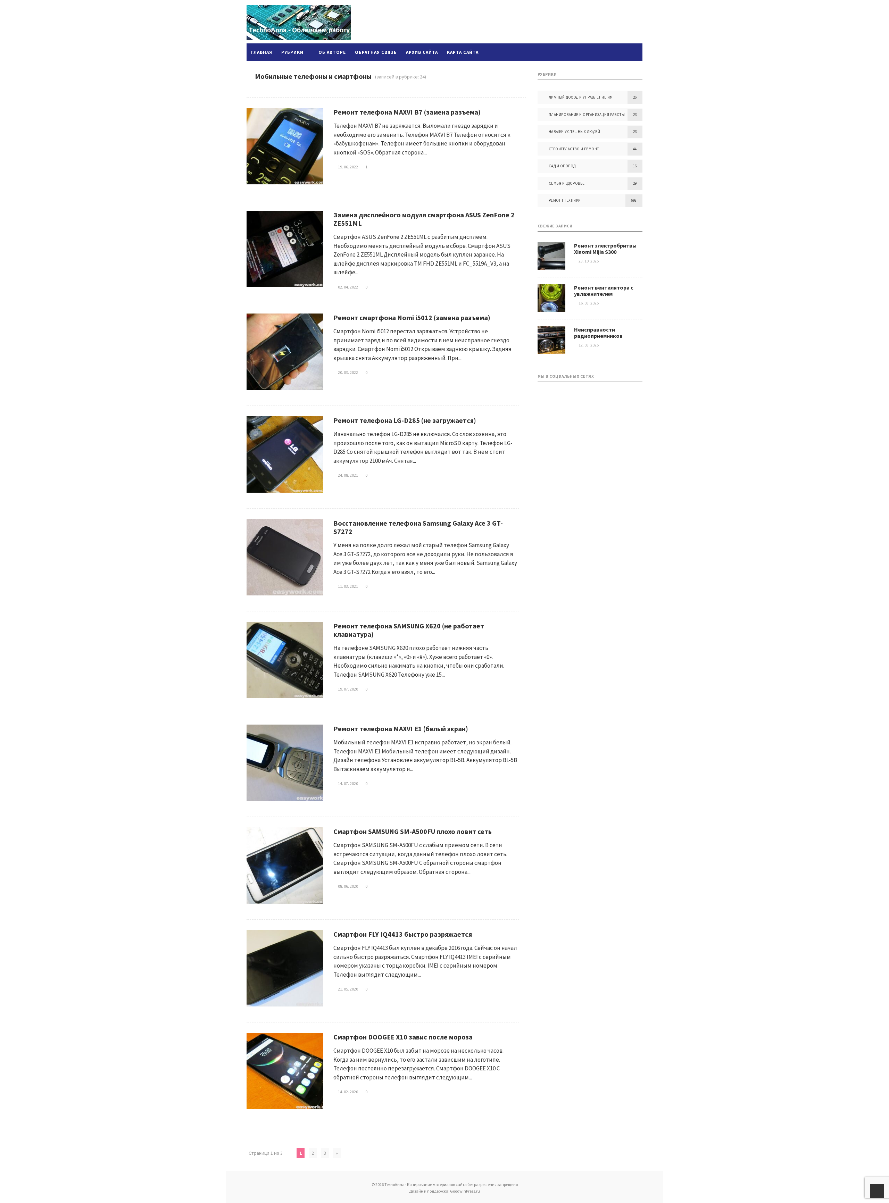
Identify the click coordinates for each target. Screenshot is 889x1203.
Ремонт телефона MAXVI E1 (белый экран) (400, 728)
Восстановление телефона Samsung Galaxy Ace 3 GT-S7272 (418, 527)
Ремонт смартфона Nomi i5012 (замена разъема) (411, 317)
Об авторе (332, 52)
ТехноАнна (299, 22)
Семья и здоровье (567, 183)
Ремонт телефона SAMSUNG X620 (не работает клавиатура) (408, 629)
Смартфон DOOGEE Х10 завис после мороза (403, 1037)
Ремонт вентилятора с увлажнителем (603, 290)
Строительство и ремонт (574, 149)
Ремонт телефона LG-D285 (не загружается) (404, 420)
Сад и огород (562, 166)
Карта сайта (463, 52)
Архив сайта (422, 52)
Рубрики (292, 52)
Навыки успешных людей (574, 131)
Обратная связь (376, 52)
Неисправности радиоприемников (598, 332)
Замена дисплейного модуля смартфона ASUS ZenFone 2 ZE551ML (424, 218)
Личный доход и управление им (581, 97)
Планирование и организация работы (587, 114)
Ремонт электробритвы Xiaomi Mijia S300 (605, 248)
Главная (261, 52)
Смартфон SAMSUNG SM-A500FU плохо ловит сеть (412, 831)
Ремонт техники (565, 200)
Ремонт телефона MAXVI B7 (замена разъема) (407, 112)
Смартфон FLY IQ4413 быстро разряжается (402, 934)
